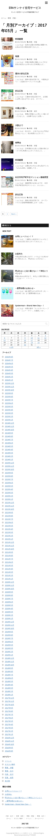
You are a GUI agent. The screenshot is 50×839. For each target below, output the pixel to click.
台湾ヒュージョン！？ (24, 236)
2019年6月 (9, 642)
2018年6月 (9, 678)
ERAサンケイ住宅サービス (25, 7)
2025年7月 (9, 400)
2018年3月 (9, 688)
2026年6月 (9, 363)
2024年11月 (9, 426)
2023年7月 (9, 479)
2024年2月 (9, 456)
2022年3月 (9, 532)
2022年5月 (9, 526)
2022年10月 (9, 509)
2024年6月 (9, 443)
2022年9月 (9, 512)
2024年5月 (9, 446)
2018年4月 (9, 685)
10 (32, 338)
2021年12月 (9, 542)
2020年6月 (9, 602)
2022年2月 (9, 536)
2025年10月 (9, 390)
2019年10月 (9, 628)
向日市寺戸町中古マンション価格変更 (31, 177)
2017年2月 (9, 731)
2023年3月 (9, 493)
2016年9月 (9, 748)
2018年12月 (9, 658)
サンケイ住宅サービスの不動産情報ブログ (25, 828)
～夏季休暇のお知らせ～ (25, 288)
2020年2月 (9, 615)
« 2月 (11, 347)
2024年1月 (9, 459)
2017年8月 (9, 711)
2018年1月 (9, 695)
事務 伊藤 (33, 42)
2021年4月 (9, 569)
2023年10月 (9, 469)
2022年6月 (9, 522)
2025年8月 (9, 397)
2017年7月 (9, 714)
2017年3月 (9, 728)
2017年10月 (9, 705)
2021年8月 (9, 556)
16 (25, 340)
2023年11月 (9, 466)
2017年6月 (9, 718)
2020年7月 (9, 599)
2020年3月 (9, 612)
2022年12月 (9, 503)
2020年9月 (9, 592)
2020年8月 (9, 595)
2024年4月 (9, 450)
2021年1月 (9, 579)
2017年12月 (9, 698)
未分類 (7, 781)
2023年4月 (9, 489)
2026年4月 (9, 370)
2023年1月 (9, 499)
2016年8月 (9, 751)
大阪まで (19, 125)
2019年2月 (9, 652)
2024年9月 (9, 433)
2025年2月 (9, 416)
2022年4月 (9, 529)
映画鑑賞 (19, 39)
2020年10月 (9, 589)
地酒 (17, 56)
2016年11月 (9, 741)
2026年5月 (9, 367)
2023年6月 (9, 483)
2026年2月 (9, 377)
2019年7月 (9, 638)
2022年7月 (9, 519)
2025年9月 (9, 393)
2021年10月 (9, 549)
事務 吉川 (9, 771)
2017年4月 (9, 724)
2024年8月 (9, 436)
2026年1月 (9, 380)
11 (39, 338)
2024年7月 (9, 440)
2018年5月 (9, 681)
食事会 (18, 142)
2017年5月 (9, 721)
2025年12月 (9, 383)
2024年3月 (9, 453)
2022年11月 (9, 506)
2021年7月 (9, 559)
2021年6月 (9, 562)
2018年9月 (9, 668)
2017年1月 (9, 734)
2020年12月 (9, 582)
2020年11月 (9, 585)
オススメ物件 (10, 764)
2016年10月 (9, 744)
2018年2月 (9, 691)
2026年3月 (9, 373)
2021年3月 (9, 572)
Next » (13, 214)
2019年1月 (9, 655)
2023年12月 (9, 463)
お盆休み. (19, 253)
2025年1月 (9, 420)
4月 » (39, 347)
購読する (7, 225)
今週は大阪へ (21, 108)
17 (32, 340)
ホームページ (39, 818)
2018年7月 (9, 675)
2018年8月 (9, 671)
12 (45, 338)
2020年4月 (9, 609)
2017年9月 (9, 708)
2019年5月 (9, 645)
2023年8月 (9, 476)
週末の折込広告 (22, 73)
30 (25, 345)
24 (32, 343)
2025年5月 (9, 406)
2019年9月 (9, 632)
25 (39, 343)
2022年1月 (9, 539)
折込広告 (19, 91)
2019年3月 (9, 648)
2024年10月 (9, 430)
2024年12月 (9, 423)
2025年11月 (9, 387)
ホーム (8, 818)
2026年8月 (9, 357)
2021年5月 (9, 565)
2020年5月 (9, 605)
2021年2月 (9, 575)
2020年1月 (9, 618)
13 (5, 340)
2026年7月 (9, 360)
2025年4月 (9, 410)
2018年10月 (9, 665)
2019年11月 (9, 625)
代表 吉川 (9, 774)
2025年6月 (9, 403)
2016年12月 (9, 738)
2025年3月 (9, 413)
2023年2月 (9, 496)
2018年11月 (9, 662)
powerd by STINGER (28, 835)
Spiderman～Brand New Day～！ (29, 305)
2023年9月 (9, 473)
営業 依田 (33, 111)
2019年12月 (9, 622)
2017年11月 (9, 701)
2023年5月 (9, 486)
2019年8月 (9, 635)
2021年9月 (9, 552)
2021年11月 (9, 546)
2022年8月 (9, 516)
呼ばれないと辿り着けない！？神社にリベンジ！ (23, 798)
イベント (8, 761)
